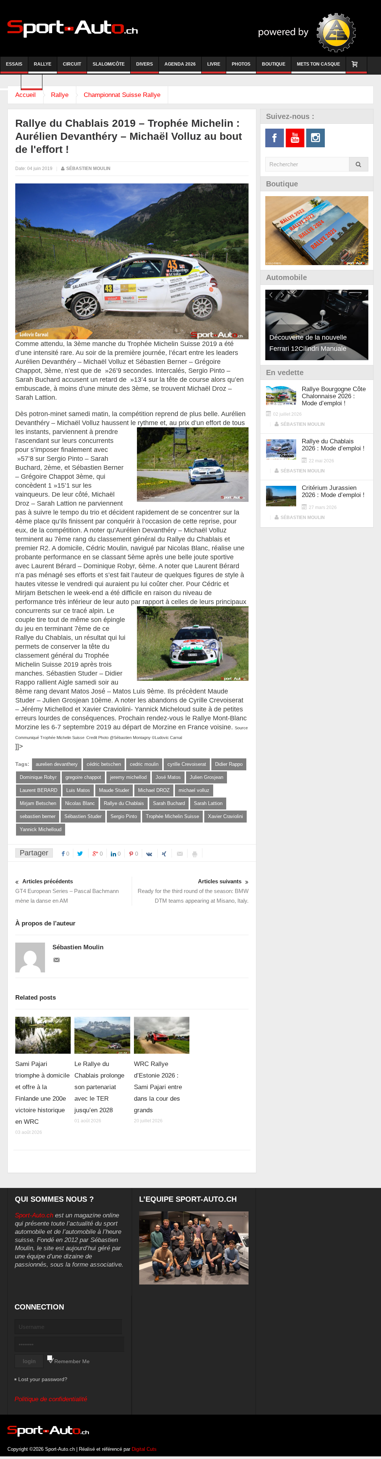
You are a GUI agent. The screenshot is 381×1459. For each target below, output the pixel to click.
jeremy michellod (128, 777)
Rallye (42, 64)
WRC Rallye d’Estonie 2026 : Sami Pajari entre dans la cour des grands (158, 1087)
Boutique (273, 64)
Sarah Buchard (169, 803)
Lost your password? (42, 1379)
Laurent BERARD (38, 790)
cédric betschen (104, 764)
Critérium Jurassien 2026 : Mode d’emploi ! (333, 491)
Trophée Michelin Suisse (172, 816)
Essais (14, 64)
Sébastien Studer (83, 816)
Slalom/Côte (109, 64)
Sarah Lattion (208, 803)
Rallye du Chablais (124, 803)
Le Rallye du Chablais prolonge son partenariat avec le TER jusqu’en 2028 (99, 1087)
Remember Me (72, 1361)
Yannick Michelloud (40, 829)
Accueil (25, 94)
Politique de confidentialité (51, 1399)
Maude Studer (114, 790)
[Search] (358, 164)
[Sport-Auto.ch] (72, 28)
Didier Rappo (229, 764)
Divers (144, 64)
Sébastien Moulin (88, 168)
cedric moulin (144, 764)
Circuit (72, 64)
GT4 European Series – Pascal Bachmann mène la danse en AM (67, 891)
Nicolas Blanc (80, 803)
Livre (213, 64)
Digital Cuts (144, 1449)
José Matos (168, 777)
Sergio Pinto (124, 816)
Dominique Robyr (38, 777)
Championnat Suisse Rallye (122, 94)
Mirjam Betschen (38, 803)
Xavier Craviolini (225, 816)
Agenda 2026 (180, 64)
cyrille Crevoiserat (186, 764)
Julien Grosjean (206, 777)
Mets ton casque (318, 64)
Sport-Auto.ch (34, 1215)
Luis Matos (78, 790)
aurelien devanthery (57, 764)
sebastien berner (37, 816)
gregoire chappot (83, 777)
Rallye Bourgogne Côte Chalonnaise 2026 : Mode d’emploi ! (334, 396)
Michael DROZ (154, 790)
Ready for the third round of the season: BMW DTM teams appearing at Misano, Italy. (193, 891)
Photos (241, 64)
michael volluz (194, 790)
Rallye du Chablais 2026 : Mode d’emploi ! (333, 445)
